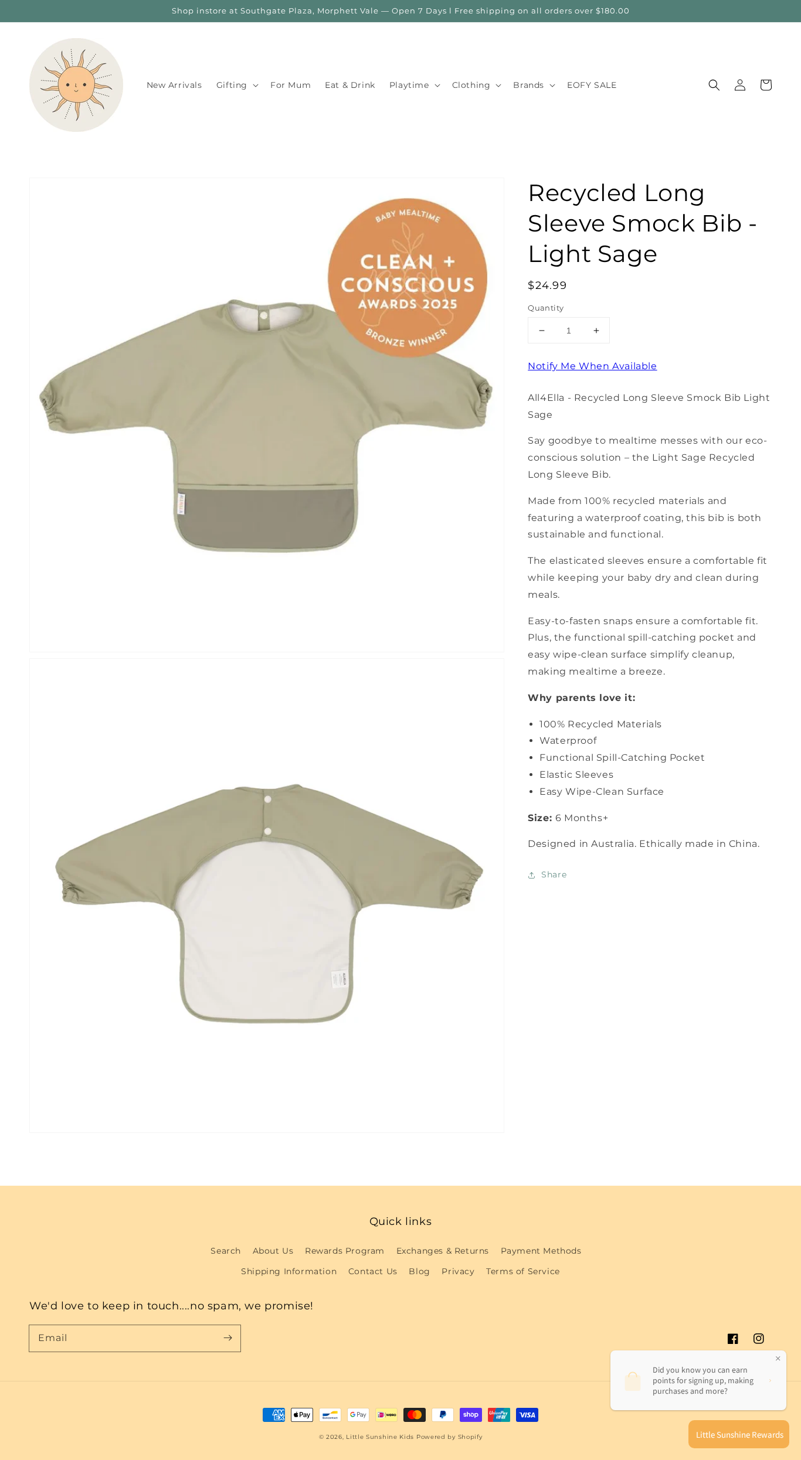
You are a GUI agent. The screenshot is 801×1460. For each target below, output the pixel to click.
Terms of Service (523, 1271)
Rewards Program (345, 1250)
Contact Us (373, 1271)
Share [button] (553, 875)
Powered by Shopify (449, 1437)
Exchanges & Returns (442, 1250)
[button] (714, 85)
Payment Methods (541, 1250)
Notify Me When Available (592, 366)
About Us (273, 1250)
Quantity (546, 307)
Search (226, 1250)
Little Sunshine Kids (380, 1437)
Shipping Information (289, 1271)
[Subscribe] (227, 1338)
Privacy (458, 1271)
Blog (419, 1271)
